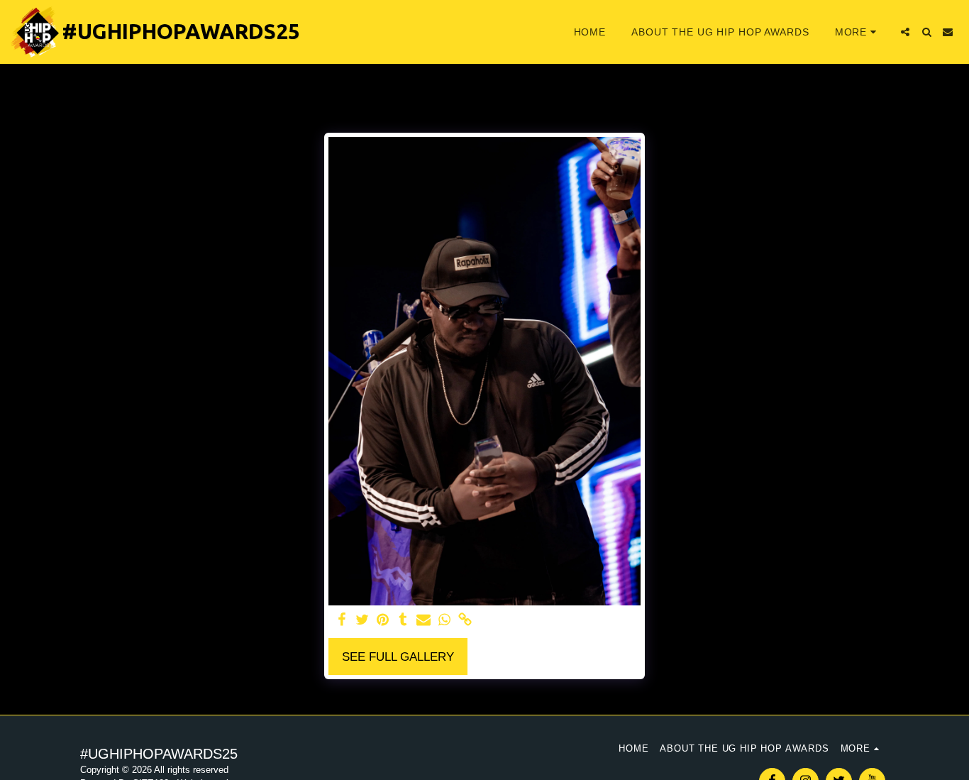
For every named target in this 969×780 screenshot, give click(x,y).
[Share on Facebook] (341, 620)
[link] (465, 620)
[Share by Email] (423, 620)
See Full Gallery (398, 656)
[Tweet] (362, 620)
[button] (905, 32)
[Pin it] (382, 620)
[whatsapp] (444, 620)
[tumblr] (403, 620)
